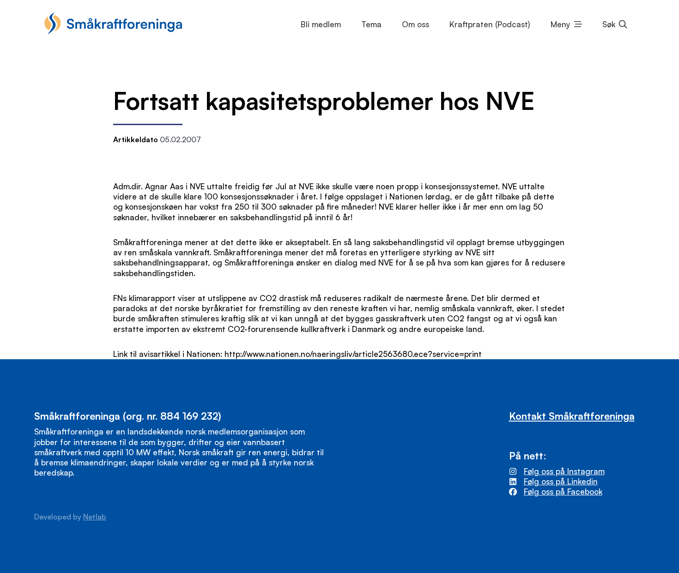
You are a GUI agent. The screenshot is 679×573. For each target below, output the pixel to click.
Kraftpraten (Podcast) (489, 24)
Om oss (415, 24)
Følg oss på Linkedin (561, 481)
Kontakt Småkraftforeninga (572, 416)
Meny (560, 24)
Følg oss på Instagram (564, 471)
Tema (371, 24)
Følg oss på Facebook (563, 491)
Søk (608, 24)
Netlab (94, 516)
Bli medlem (321, 24)
